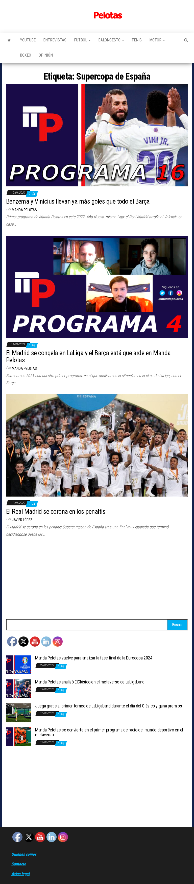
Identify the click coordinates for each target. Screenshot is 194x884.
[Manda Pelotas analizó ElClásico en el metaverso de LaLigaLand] (18, 688)
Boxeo (25, 55)
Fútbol (81, 40)
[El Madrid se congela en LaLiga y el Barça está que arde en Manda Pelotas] (97, 286)
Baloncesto (110, 40)
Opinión (46, 55)
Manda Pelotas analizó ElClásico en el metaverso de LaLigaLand (89, 681)
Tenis (137, 40)
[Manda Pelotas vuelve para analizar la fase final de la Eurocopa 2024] (18, 664)
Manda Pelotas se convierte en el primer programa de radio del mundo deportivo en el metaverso (109, 732)
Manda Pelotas (24, 210)
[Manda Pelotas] (9, 40)
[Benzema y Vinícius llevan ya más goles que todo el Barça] (97, 135)
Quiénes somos (23, 854)
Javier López (22, 520)
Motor (155, 40)
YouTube (28, 40)
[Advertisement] (97, 581)
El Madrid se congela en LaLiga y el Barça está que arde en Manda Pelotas (88, 356)
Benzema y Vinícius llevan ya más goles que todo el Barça (78, 201)
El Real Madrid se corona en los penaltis (55, 511)
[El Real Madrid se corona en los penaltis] (97, 445)
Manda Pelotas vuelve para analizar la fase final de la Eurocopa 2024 (93, 657)
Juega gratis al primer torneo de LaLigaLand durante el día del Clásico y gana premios (108, 705)
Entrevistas (54, 40)
